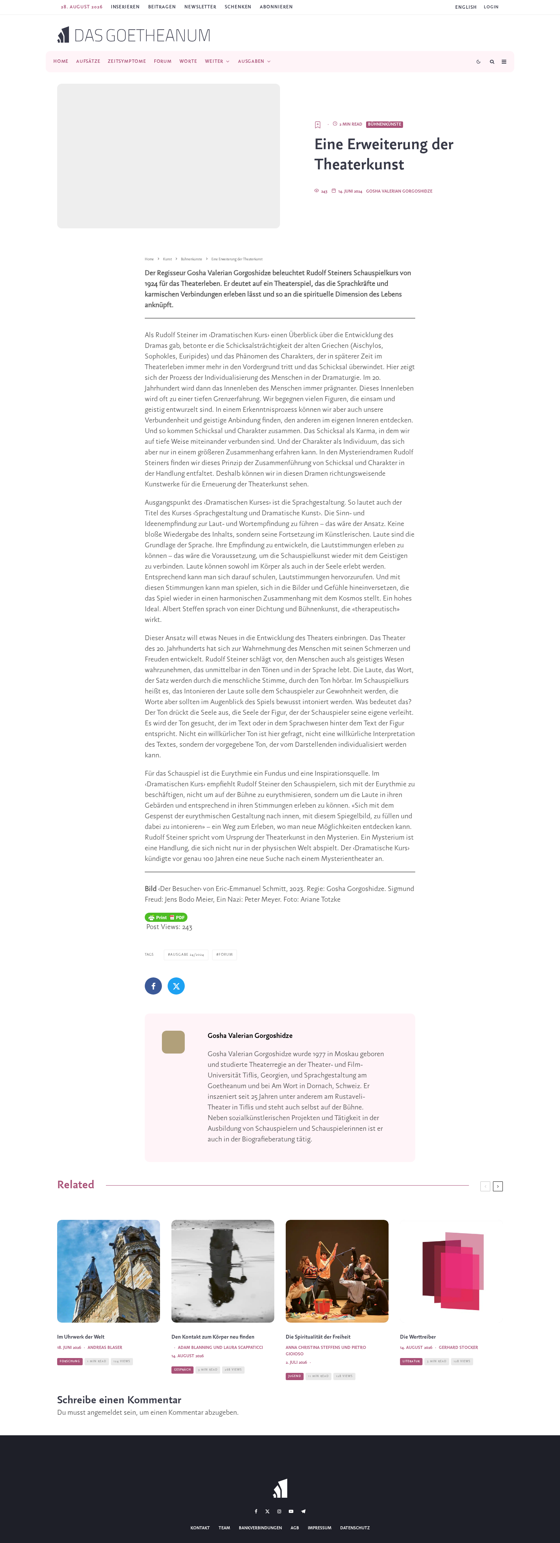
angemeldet (104, 1413)
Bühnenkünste (384, 124)
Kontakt (200, 1528)
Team (224, 1528)
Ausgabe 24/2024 (187, 955)
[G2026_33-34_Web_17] (451, 1271)
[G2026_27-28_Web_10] (337, 1271)
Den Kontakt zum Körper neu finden (212, 1337)
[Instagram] (279, 1511)
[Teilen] (153, 986)
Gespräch (182, 1369)
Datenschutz (355, 1528)
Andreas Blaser (105, 1347)
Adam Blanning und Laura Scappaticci (220, 1347)
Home (61, 61)
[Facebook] (256, 1511)
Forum (163, 61)
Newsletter (200, 7)
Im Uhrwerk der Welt (80, 1337)
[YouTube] (291, 1511)
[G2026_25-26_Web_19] (108, 1271)
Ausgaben (251, 61)
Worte (188, 61)
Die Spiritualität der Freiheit (318, 1337)
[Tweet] (176, 986)
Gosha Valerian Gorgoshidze (399, 191)
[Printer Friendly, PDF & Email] (166, 917)
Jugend (294, 1376)
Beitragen (162, 7)
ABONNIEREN (276, 7)
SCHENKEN (238, 7)
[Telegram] (303, 1511)
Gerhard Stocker (458, 1347)
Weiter (214, 61)
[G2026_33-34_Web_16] (222, 1271)
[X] (267, 1511)
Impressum (319, 1528)
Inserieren (125, 7)
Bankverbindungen (260, 1528)
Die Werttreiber (418, 1337)
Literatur (411, 1361)
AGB (295, 1528)
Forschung (70, 1361)
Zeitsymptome (127, 61)
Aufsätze (88, 61)
